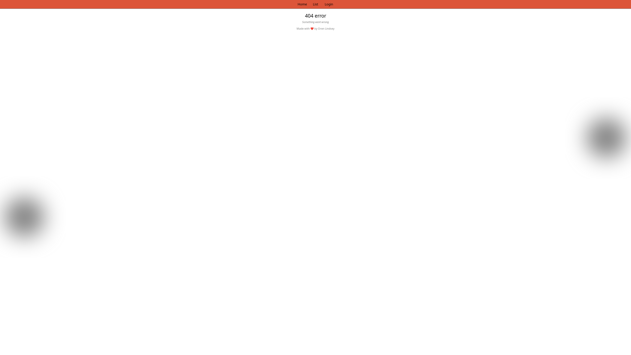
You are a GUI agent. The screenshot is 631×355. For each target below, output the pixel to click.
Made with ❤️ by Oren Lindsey (315, 28)
